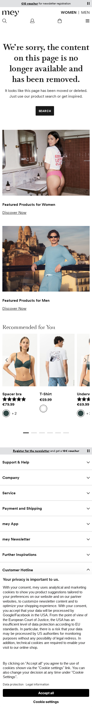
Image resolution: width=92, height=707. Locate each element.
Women (68, 12)
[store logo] (10, 13)
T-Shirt (46, 394)
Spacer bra (12, 394)
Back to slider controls (21, 428)
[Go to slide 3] (42, 433)
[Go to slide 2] (34, 433)
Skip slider (46, 334)
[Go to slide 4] (50, 433)
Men (85, 12)
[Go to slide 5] (58, 433)
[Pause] (88, 3)
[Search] (5, 21)
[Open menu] (87, 21)
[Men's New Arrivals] (46, 259)
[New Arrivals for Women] (46, 163)
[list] (46, 379)
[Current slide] (26, 433)
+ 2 (14, 413)
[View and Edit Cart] (60, 21)
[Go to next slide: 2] (85, 360)
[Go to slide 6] (66, 433)
